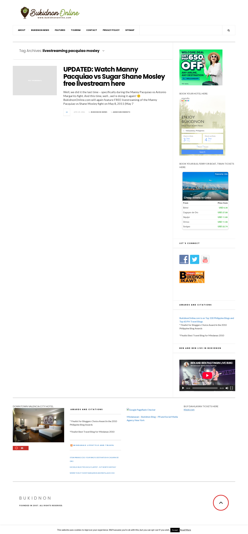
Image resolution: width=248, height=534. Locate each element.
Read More (185, 530)
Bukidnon (35, 498)
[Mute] (226, 388)
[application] (207, 375)
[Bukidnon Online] (50, 12)
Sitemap (129, 30)
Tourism (76, 30)
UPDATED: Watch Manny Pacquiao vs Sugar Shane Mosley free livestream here (114, 76)
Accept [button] (175, 530)
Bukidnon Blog (148, 416)
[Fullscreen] (231, 388)
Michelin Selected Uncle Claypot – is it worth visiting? (93, 467)
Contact (91, 30)
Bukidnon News (40, 30)
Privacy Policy (111, 30)
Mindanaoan (133, 416)
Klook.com (189, 409)
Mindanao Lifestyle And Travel (93, 445)
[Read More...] (66, 112)
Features (60, 30)
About (21, 30)
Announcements (121, 112)
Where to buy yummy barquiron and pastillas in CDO (92, 473)
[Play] (183, 388)
